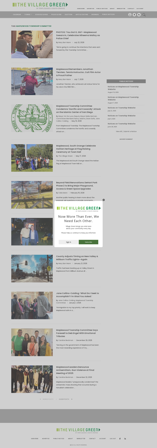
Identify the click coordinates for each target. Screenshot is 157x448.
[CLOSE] (104, 200)
